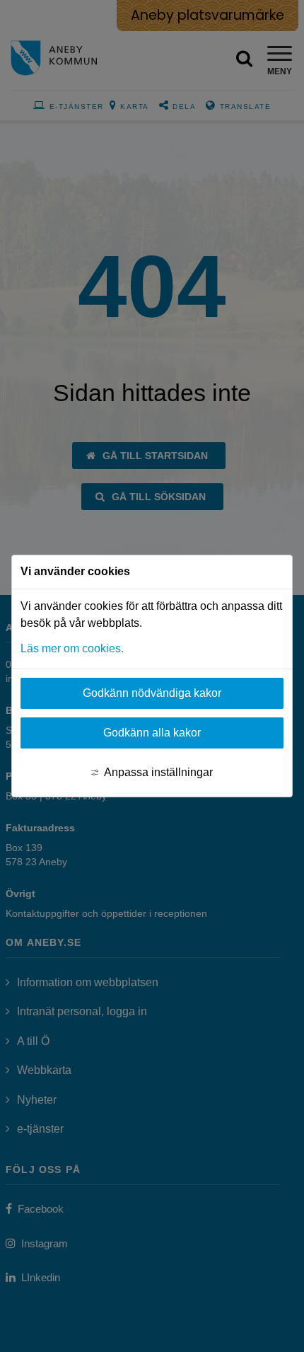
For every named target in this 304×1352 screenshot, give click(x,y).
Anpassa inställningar (158, 772)
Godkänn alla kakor (152, 733)
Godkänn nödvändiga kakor (152, 693)
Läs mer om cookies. (72, 648)
